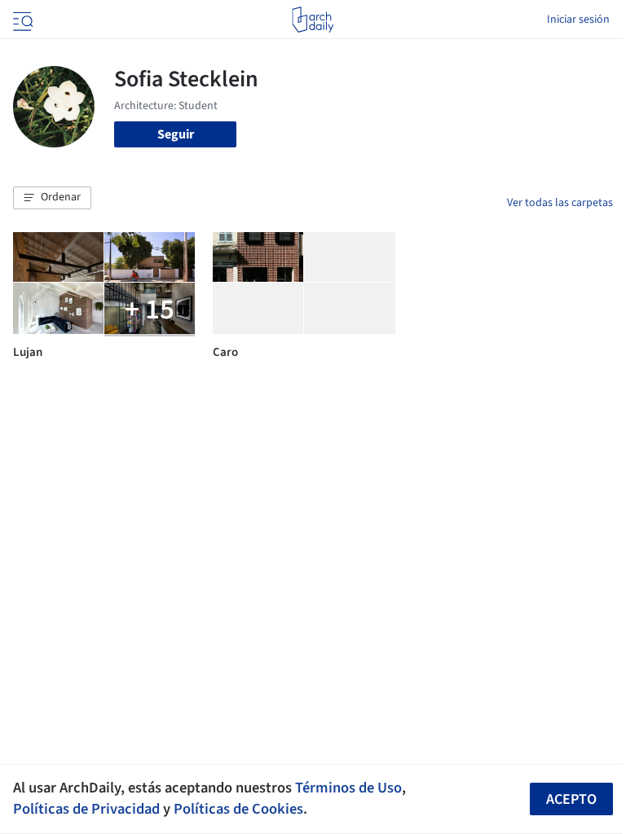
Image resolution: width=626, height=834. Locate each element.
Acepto (571, 799)
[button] (52, 198)
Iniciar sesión (578, 19)
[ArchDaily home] (312, 20)
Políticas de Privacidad (86, 808)
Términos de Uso (348, 787)
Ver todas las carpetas (560, 202)
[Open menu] (21, 19)
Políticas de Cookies (238, 808)
